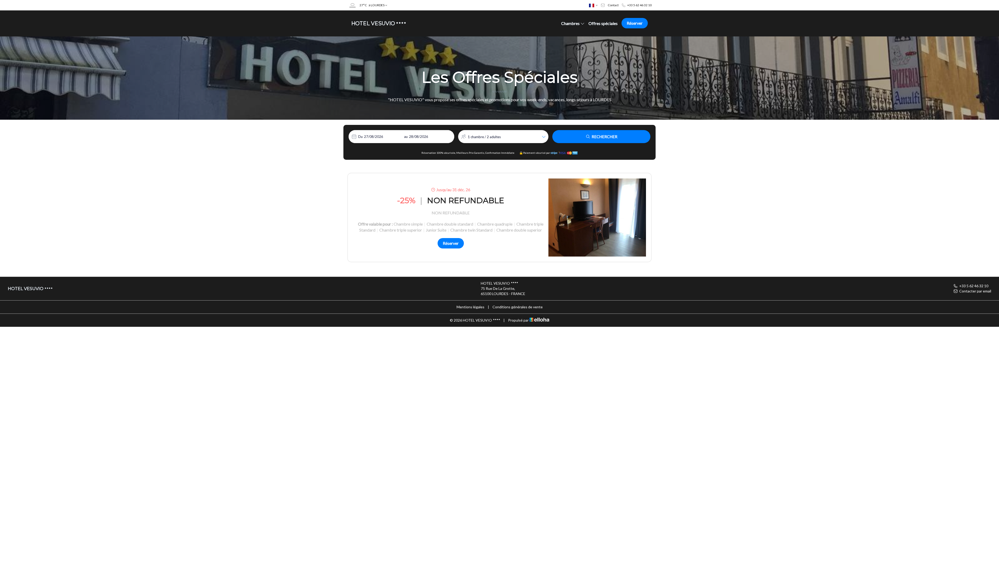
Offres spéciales (603, 23)
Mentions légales (470, 307)
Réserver (635, 23)
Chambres (570, 23)
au (406, 137)
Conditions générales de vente (517, 307)
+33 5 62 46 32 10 (973, 286)
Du (360, 137)
